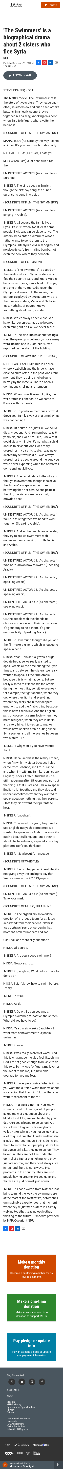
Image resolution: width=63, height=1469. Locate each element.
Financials (12, 1421)
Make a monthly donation (31, 1265)
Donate (52, 4)
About (10, 1396)
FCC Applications (16, 1424)
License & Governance (18, 1418)
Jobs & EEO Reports (17, 1429)
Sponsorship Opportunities (21, 1407)
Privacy (10, 1410)
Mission (11, 1402)
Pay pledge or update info (31, 1343)
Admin (10, 1412)
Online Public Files (16, 1426)
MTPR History (14, 1404)
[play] (5, 1465)
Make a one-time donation (31, 1304)
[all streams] (58, 1465)
